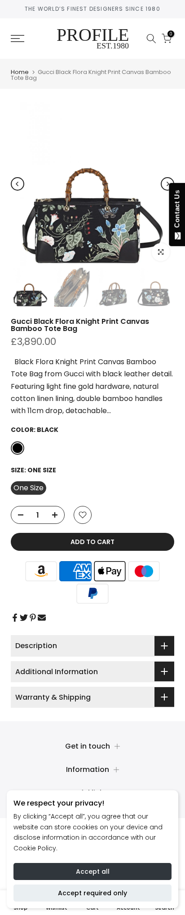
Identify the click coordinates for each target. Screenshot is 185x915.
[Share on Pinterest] (33, 618)
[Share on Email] (42, 618)
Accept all (93, 871)
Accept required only (92, 893)
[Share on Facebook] (15, 618)
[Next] (167, 184)
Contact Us (177, 211)
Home (20, 72)
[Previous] (17, 184)
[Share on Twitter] (24, 618)
